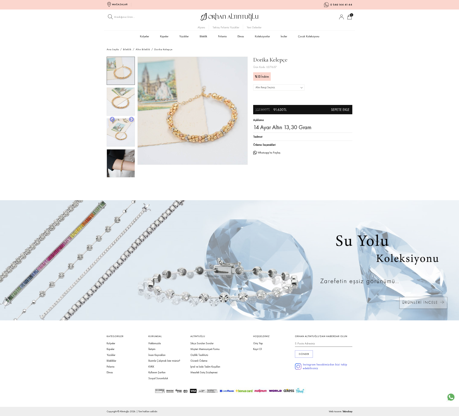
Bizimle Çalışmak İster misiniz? (164, 361)
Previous (111, 118)
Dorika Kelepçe (163, 49)
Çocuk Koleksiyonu (308, 36)
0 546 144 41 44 (341, 5)
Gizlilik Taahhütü (199, 355)
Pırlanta (222, 36)
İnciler (284, 36)
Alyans (201, 27)
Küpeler (164, 36)
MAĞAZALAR (120, 4)
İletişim (151, 349)
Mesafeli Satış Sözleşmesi (203, 372)
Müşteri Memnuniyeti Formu (205, 349)
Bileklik (203, 36)
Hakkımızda (154, 343)
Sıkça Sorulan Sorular (202, 343)
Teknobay (347, 411)
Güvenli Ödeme (198, 361)
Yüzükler (184, 36)
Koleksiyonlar (262, 36)
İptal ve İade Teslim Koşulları (205, 366)
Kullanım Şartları (156, 372)
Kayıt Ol (257, 349)
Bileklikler (111, 361)
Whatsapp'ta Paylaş (269, 152)
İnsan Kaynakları (156, 355)
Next (130, 118)
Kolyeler (144, 36)
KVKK (151, 366)
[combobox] (278, 87)
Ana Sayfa (113, 49)
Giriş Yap (258, 343)
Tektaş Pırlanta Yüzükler (225, 27)
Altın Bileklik (143, 49)
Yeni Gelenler (254, 27)
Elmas (240, 36)
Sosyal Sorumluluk (158, 378)
